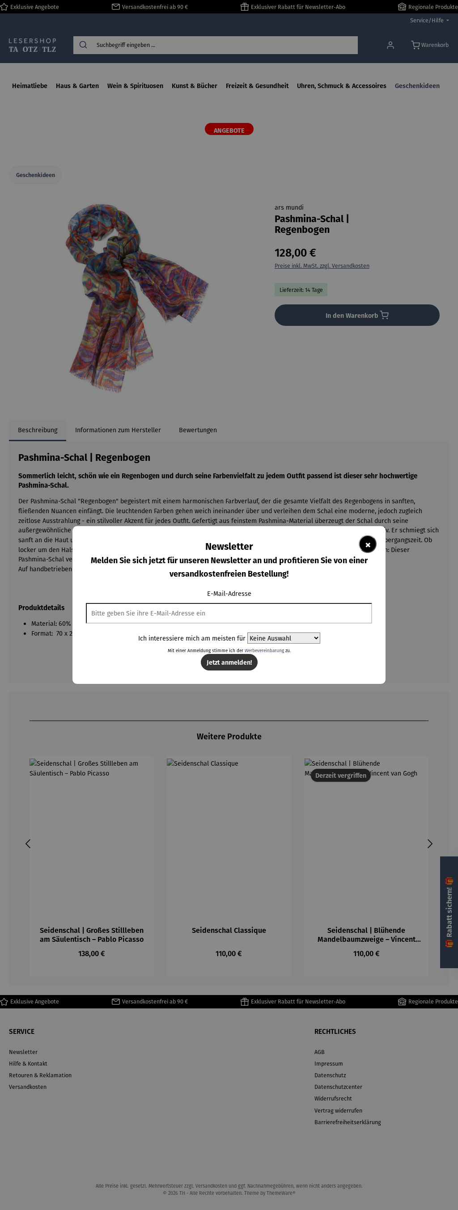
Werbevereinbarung (264, 650)
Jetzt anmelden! (229, 662)
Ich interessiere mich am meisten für (192, 638)
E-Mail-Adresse (229, 593)
